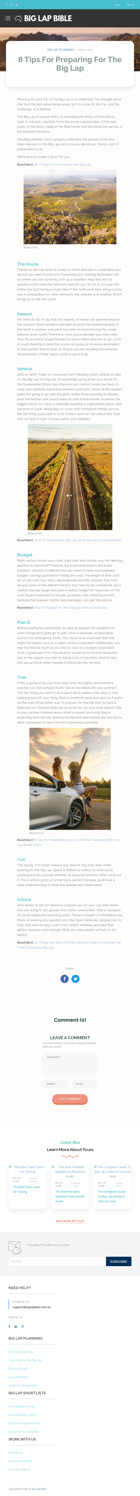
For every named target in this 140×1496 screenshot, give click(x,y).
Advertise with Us (19, 1469)
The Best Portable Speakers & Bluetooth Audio (70, 1196)
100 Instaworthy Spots (22, 1415)
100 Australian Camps (22, 1406)
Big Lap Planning (60, 49)
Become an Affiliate (20, 1461)
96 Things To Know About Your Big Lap (62, 164)
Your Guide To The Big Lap (25, 1360)
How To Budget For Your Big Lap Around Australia (70, 607)
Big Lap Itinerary (18, 1377)
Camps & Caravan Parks (23, 1385)
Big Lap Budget (18, 1368)
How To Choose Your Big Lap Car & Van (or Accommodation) (78, 540)
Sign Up (130, 5)
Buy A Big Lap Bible (21, 1351)
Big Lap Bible (39, 1489)
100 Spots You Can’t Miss (24, 1431)
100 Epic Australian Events (24, 1423)
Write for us (16, 1452)
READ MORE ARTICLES (70, 1221)
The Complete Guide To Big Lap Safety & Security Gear (112, 1196)
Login (117, 5)
